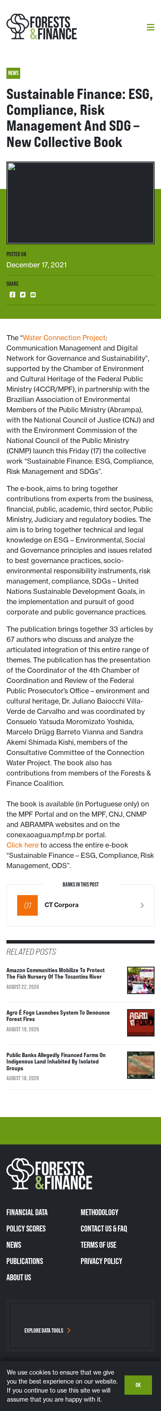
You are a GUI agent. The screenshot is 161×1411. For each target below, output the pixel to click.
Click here (22, 845)
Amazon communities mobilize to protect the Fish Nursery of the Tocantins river (55, 973)
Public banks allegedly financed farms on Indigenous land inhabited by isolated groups (56, 1061)
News (13, 1244)
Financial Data (27, 1212)
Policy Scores (26, 1228)
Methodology (99, 1212)
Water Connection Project (64, 337)
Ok (138, 1384)
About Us (18, 1277)
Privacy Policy (101, 1261)
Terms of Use (98, 1244)
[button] (12, 295)
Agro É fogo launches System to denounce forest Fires (58, 1015)
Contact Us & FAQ (104, 1228)
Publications (24, 1261)
